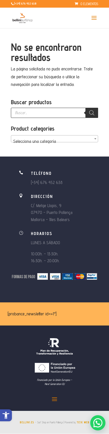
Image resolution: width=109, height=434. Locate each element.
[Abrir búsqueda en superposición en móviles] (54, 113)
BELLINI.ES (27, 422)
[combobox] (54, 138)
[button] (6, 415)
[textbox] (54, 141)
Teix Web (83, 422)
